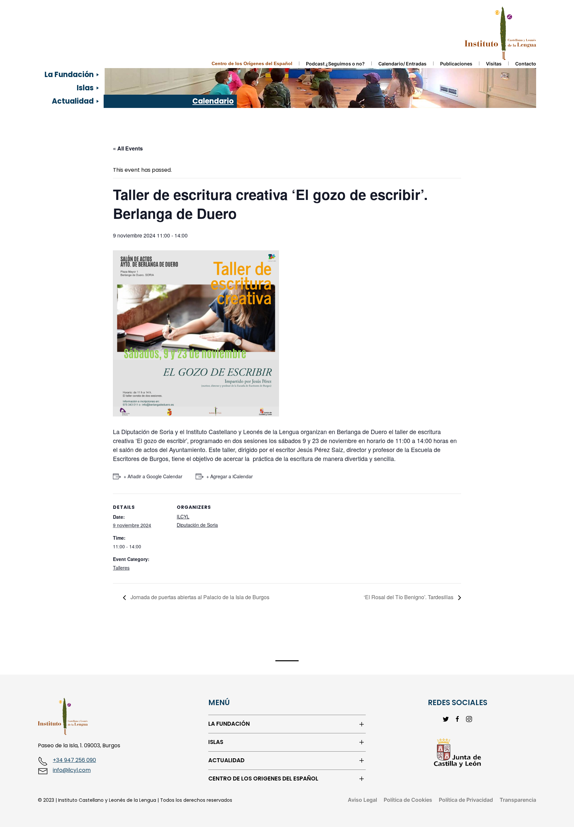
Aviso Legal (362, 799)
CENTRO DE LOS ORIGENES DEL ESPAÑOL (263, 778)
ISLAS (215, 742)
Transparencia (518, 799)
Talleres (121, 567)
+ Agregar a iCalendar (229, 476)
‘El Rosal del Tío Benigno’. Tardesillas (409, 597)
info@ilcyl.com (72, 770)
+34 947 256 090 (74, 760)
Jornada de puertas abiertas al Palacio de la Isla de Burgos (199, 597)
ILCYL (183, 516)
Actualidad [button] (73, 101)
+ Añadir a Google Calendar (153, 476)
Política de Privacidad (466, 799)
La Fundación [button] (69, 74)
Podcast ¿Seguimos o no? (335, 63)
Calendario (213, 101)
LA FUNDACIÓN (229, 724)
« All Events (128, 148)
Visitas (494, 63)
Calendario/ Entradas (402, 63)
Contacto (525, 63)
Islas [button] (85, 88)
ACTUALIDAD (226, 760)
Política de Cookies (408, 799)
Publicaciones (456, 63)
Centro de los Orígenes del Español (252, 63)
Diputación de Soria (197, 524)
